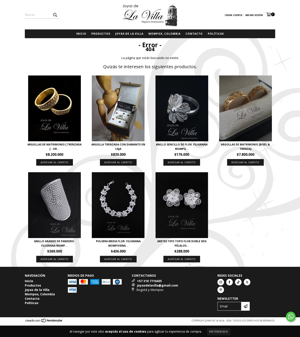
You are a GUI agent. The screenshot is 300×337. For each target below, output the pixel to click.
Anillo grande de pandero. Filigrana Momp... (54, 243)
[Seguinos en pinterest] (220, 290)
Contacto (194, 34)
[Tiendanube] (44, 321)
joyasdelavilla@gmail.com (157, 285)
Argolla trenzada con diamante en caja (118, 147)
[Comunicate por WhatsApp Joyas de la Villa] (291, 317)
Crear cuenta (233, 15)
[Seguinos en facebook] (229, 282)
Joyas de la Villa (129, 34)
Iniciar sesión (254, 15)
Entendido (218, 331)
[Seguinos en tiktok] (238, 282)
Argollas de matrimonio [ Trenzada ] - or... (54, 147)
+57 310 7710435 (149, 281)
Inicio (81, 34)
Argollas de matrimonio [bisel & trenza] (245, 147)
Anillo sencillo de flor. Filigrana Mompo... (182, 147)
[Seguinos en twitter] (247, 282)
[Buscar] (55, 15)
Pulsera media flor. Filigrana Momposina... (118, 243)
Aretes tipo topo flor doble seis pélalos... (181, 243)
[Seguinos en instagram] (220, 282)
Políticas (216, 34)
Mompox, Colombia (164, 34)
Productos (100, 34)
